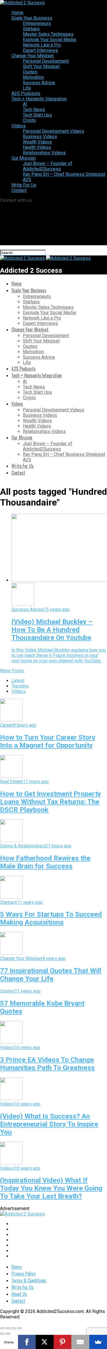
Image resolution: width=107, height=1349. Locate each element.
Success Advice (39, 82)
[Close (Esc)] (2, 1328)
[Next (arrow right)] (8, 1334)
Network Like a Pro (42, 45)
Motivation (33, 77)
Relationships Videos (44, 152)
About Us (19, 1294)
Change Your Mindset (32, 55)
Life (27, 88)
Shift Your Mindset (41, 66)
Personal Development (46, 61)
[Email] (80, 1342)
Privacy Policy (23, 1273)
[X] (45, 1342)
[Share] (8, 1328)
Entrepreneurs (37, 23)
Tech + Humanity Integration (39, 99)
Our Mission (23, 158)
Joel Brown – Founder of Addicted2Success (47, 166)
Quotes (30, 72)
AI (25, 104)
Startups (31, 28)
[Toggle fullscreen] (13, 1328)
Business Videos (40, 136)
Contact (19, 190)
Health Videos (37, 147)
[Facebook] (27, 1342)
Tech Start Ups (37, 115)
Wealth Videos (37, 142)
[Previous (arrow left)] (2, 1334)
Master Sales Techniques (48, 34)
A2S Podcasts (25, 93)
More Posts (12, 670)
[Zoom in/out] (19, 1328)
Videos (18, 125)
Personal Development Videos (53, 131)
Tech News (34, 109)
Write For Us (23, 185)
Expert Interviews (40, 50)
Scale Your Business (31, 18)
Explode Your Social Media (49, 39)
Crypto (29, 120)
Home (17, 12)
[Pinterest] (63, 1342)
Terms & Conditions (28, 1280)
